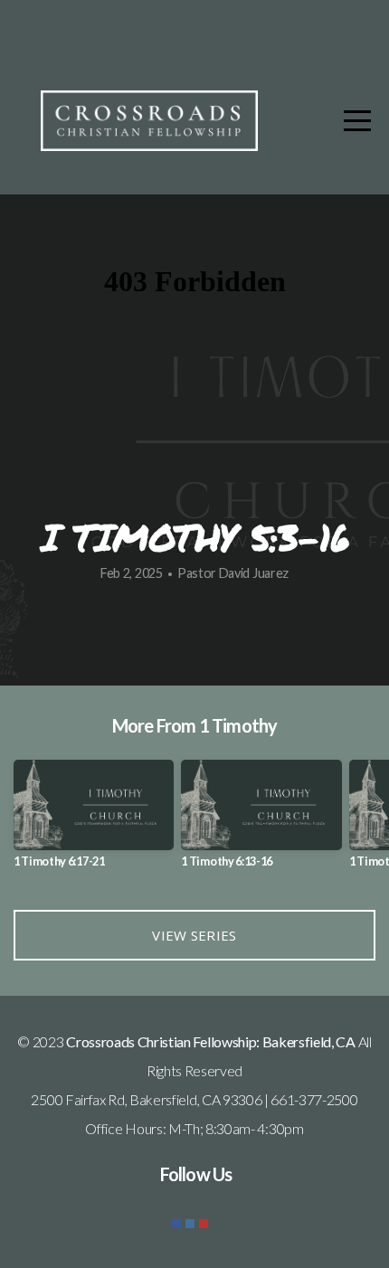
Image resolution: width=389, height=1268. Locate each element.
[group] (94, 821)
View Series (194, 935)
